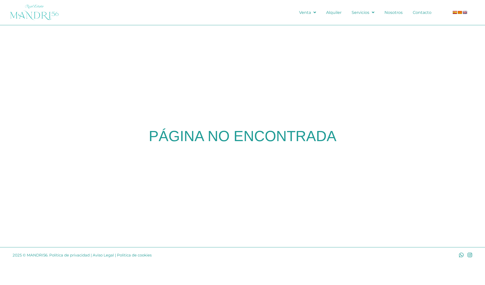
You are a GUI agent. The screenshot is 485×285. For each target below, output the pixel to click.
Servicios (360, 12)
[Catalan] (459, 12)
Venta (305, 12)
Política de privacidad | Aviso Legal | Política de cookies (100, 255)
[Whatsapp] (461, 255)
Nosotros (393, 12)
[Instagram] (469, 255)
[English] (465, 12)
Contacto (422, 12)
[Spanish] (454, 12)
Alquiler (334, 12)
